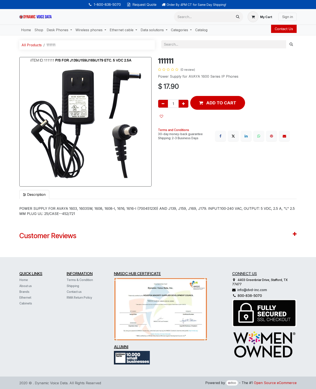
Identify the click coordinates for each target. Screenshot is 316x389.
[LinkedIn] (246, 136)
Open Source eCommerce (275, 383)
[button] (217, 103)
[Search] (237, 16)
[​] (32, 303)
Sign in (287, 17)
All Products (31, 45)
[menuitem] (26, 30)
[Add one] (183, 104)
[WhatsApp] (259, 136)
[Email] (284, 136)
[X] (233, 136)
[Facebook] (220, 136)
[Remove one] (163, 104)
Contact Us (284, 29)
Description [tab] (36, 194)
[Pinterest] (271, 136)
